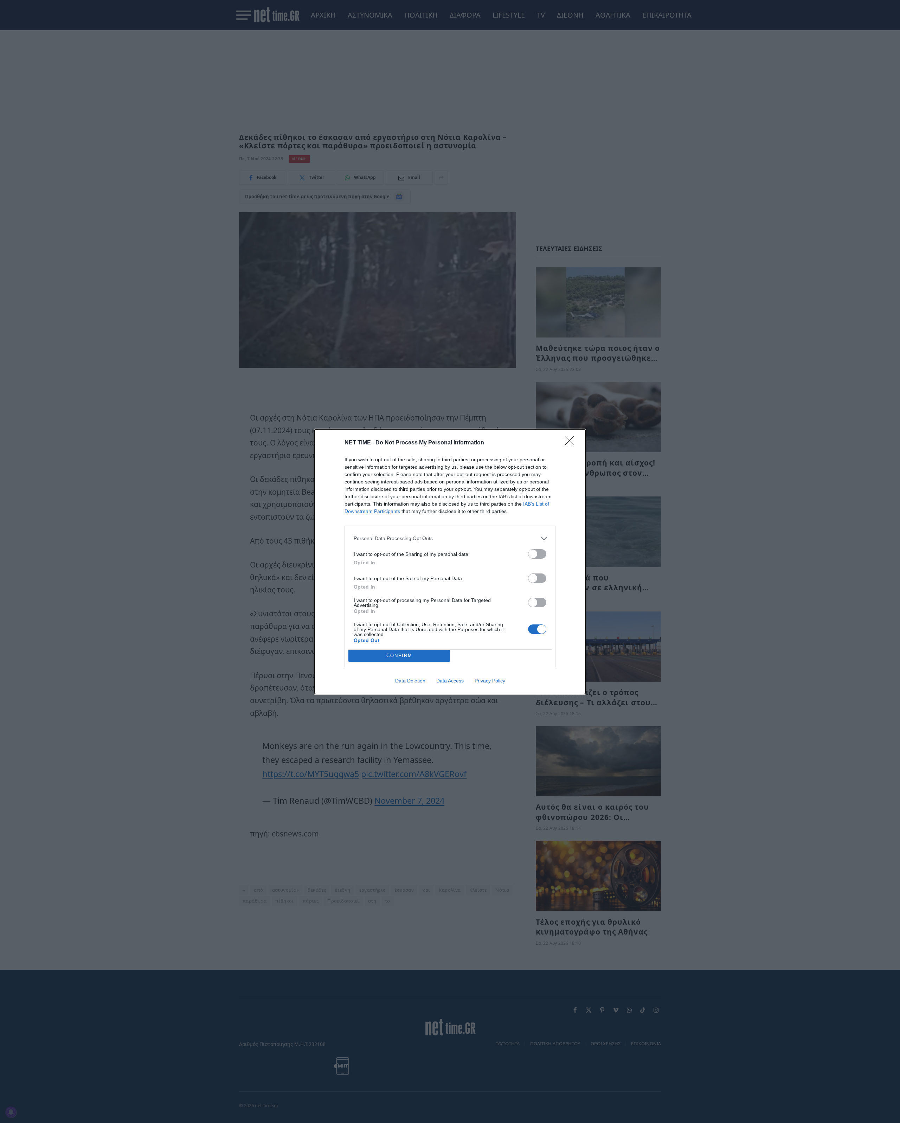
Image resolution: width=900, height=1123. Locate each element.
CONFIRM (399, 655)
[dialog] (450, 561)
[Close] (571, 443)
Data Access (450, 681)
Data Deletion (410, 681)
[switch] (537, 554)
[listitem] (450, 538)
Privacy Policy (490, 681)
